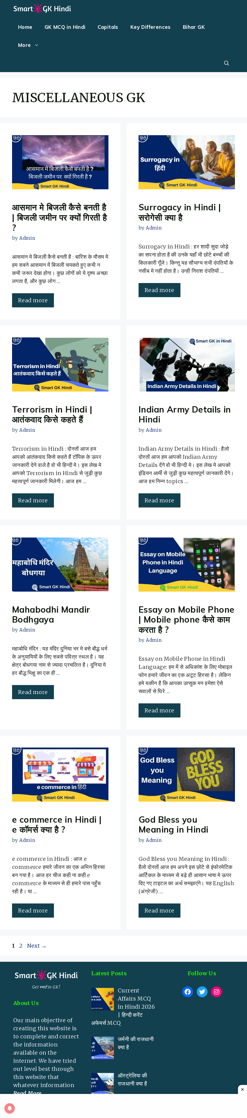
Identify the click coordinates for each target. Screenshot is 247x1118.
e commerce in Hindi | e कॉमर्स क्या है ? (57, 824)
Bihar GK (194, 27)
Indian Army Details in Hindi (185, 414)
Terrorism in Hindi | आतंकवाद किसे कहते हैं (52, 414)
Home (25, 27)
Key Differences (150, 27)
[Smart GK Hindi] (42, 9)
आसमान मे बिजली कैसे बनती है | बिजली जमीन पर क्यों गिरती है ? (59, 217)
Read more (33, 300)
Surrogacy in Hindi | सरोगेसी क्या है (180, 212)
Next (37, 945)
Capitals (108, 27)
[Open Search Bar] (226, 63)
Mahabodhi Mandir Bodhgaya (51, 614)
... (29, 1093)
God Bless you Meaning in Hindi (173, 824)
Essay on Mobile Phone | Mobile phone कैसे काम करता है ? (186, 619)
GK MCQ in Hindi (65, 27)
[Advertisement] (202, 1036)
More (24, 45)
